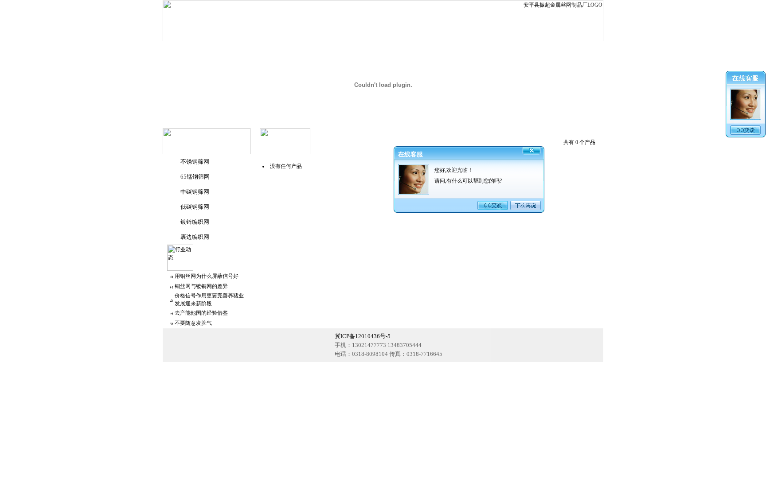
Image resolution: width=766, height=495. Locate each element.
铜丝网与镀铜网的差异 (201, 286)
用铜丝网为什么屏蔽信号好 (206, 276)
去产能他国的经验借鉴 (201, 313)
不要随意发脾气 (193, 323)
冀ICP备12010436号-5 (363, 336)
